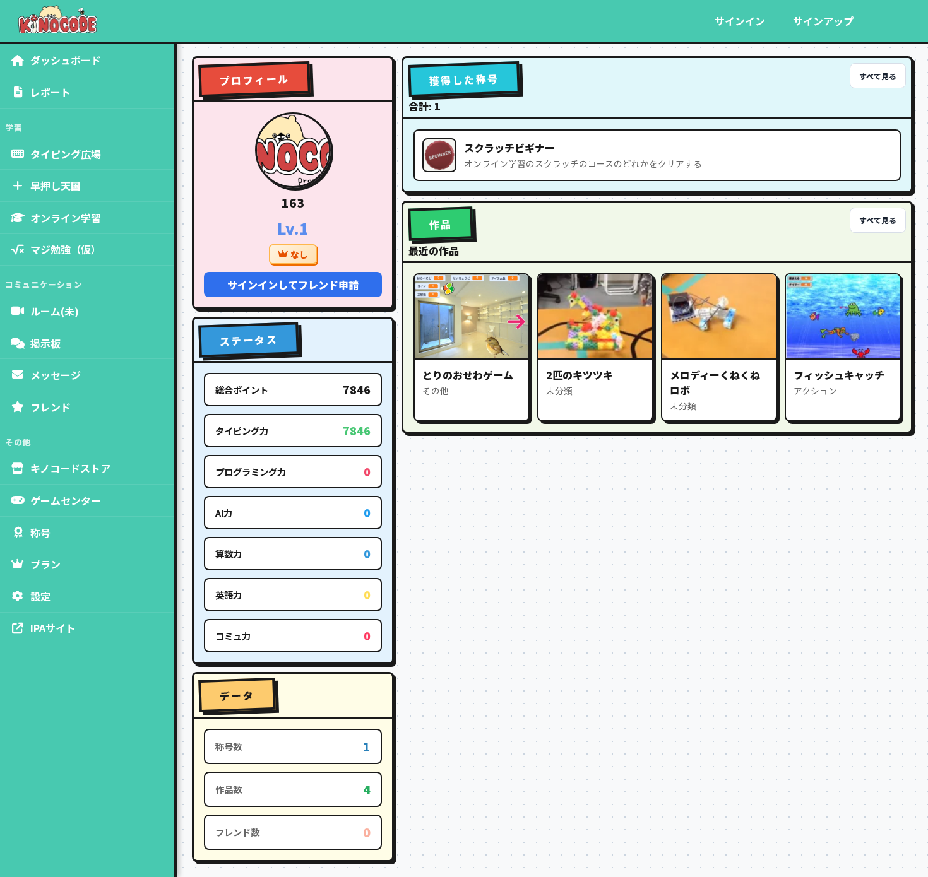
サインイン (740, 20)
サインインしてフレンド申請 (293, 284)
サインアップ (823, 20)
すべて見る (877, 76)
